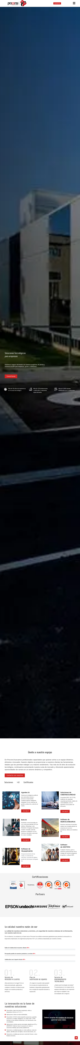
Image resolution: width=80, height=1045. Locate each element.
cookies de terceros (65, 1017)
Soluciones (8, 782)
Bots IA (24, 820)
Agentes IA (25, 792)
